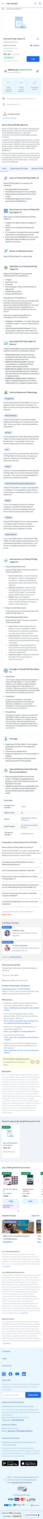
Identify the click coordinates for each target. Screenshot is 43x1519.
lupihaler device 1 (8, 1289)
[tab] (21, 1351)
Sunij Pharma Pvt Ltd (10, 42)
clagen (24, 1261)
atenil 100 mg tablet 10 (17, 1338)
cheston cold (29, 1254)
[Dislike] (37, 1062)
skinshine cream (8, 1257)
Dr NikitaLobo (18, 930)
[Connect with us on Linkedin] (24, 1374)
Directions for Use (19, 168)
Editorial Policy (16, 957)
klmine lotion (16, 1261)
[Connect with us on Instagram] (4, 1374)
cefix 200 (28, 1264)
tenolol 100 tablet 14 (21, 1333)
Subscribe (33, 1395)
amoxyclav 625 (29, 1257)
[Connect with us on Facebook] (10, 1374)
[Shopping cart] (39, 3)
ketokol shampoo (24, 1259)
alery (38, 1261)
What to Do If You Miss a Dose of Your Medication (16, 1237)
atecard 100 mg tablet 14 (26, 1322)
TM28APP (16, 1516)
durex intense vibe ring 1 (17, 1310)
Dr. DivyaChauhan (20, 945)
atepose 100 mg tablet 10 (32, 1341)
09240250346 (24, 989)
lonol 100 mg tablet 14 (10, 1331)
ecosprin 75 (19, 1257)
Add (33, 59)
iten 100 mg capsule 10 (30, 1329)
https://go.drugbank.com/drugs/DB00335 (19, 1031)
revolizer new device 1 (11, 1313)
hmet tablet (13, 1259)
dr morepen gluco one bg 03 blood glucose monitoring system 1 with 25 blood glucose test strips (20, 1284)
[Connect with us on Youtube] (17, 1374)
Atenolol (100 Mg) (9, 118)
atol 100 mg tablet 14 (16, 1326)
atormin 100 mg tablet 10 (17, 1336)
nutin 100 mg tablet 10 (26, 1331)
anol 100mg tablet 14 (9, 1322)
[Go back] (3, 3)
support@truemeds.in (10, 989)
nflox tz (7, 1261)
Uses (4, 168)
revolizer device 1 (22, 1292)
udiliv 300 (12, 1254)
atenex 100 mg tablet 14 (20, 1324)
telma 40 (5, 1254)
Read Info (36, 45)
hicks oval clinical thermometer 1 (28, 1287)
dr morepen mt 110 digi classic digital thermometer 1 (20, 1275)
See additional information (21, 1482)
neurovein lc (6, 1264)
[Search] (35, 4)
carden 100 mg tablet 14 (12, 1329)
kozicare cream (18, 1264)
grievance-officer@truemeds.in (20, 1431)
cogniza (20, 1254)
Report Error (7, 914)
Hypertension (26, 818)
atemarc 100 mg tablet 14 (13, 1341)
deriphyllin (36, 1264)
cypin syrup (32, 1261)
